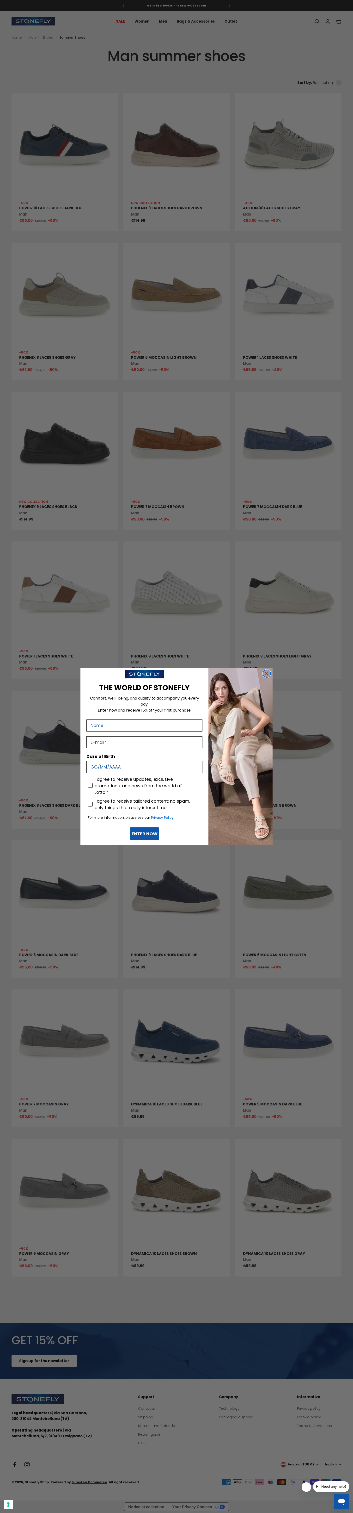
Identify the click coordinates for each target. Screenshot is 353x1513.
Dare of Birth (100, 756)
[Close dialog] (267, 673)
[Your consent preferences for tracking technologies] (8, 1504)
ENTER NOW (145, 834)
